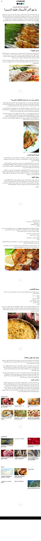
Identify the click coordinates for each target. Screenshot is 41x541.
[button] (1, 1)
